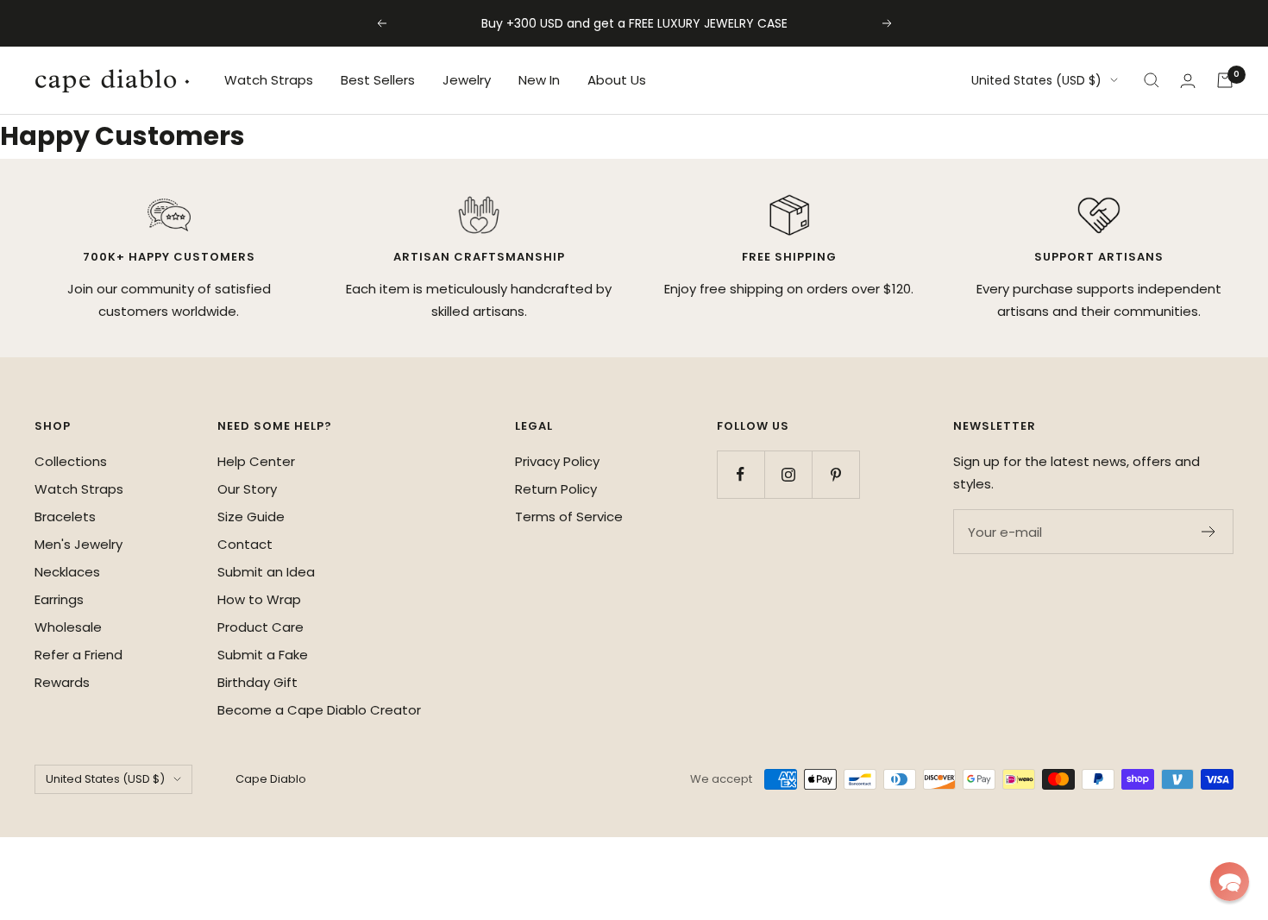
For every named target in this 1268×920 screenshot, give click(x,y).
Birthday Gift (257, 682)
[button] (1229, 881)
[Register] (1209, 532)
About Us (616, 80)
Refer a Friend (78, 655)
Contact (245, 544)
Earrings (59, 599)
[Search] (1151, 80)
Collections (71, 461)
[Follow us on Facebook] (740, 474)
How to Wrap (259, 599)
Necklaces (67, 572)
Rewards (62, 682)
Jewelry (467, 80)
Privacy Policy (557, 461)
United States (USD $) (1036, 80)
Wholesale (68, 627)
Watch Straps (268, 80)
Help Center (256, 461)
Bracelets (65, 516)
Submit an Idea (266, 572)
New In (539, 80)
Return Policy (556, 489)
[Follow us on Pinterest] (835, 474)
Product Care (260, 627)
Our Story (247, 489)
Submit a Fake (262, 655)
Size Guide (251, 516)
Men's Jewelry (78, 544)
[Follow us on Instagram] (788, 474)
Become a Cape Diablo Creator (319, 710)
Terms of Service (569, 516)
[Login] (1188, 80)
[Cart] (1224, 80)
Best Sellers (378, 80)
